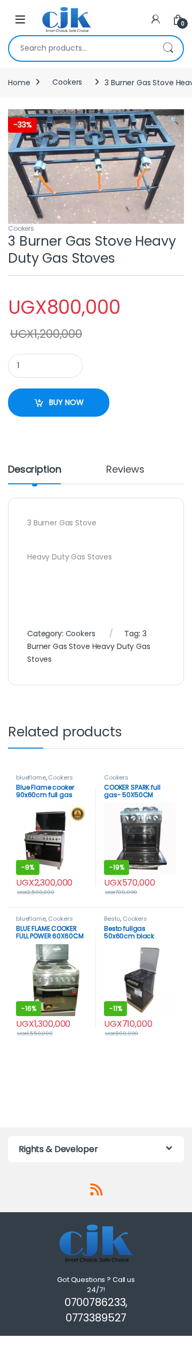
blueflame (31, 777)
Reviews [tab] (125, 470)
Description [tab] (34, 470)
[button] (174, 121)
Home (19, 82)
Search (168, 48)
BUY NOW (66, 402)
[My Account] (156, 19)
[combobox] (81, 48)
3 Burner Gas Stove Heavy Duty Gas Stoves (88, 646)
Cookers (67, 82)
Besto (112, 918)
